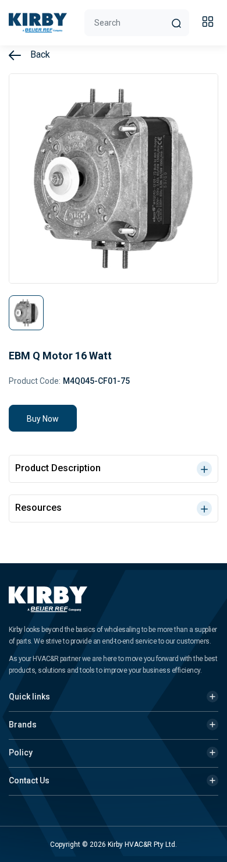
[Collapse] (209, 23)
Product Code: (35, 381)
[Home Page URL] (38, 22)
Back (39, 54)
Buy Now (43, 418)
